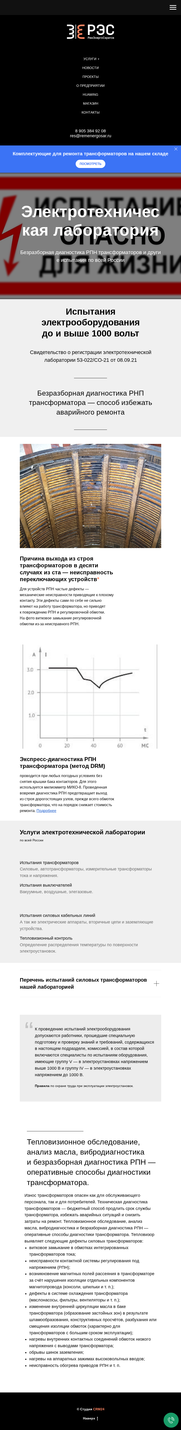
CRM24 (98, 1425)
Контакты (90, 112)
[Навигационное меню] (173, 7)
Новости (90, 68)
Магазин (90, 103)
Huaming (90, 94)
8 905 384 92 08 (90, 131)
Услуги (89, 59)
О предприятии (90, 86)
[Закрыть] (176, 149)
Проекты (90, 77)
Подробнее (46, 827)
